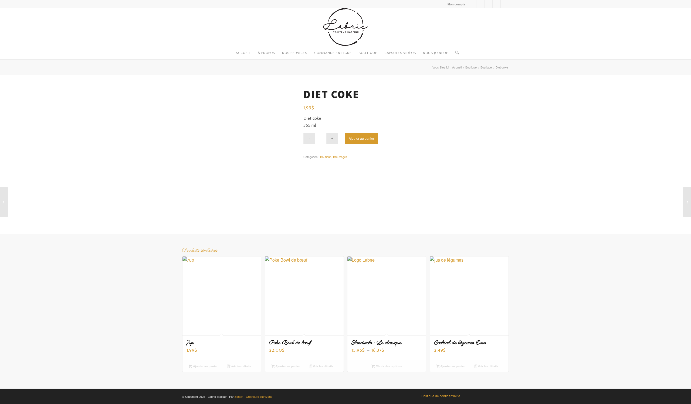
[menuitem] (455, 4)
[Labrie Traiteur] (345, 27)
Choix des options (388, 366)
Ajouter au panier (361, 138)
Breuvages (340, 157)
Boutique (325, 157)
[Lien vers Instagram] (480, 4)
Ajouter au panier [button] (205, 366)
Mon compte (456, 4)
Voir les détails (240, 366)
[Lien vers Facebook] (472, 4)
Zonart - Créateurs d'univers (253, 396)
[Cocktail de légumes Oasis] (4, 202)
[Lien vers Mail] (505, 4)
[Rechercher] (455, 51)
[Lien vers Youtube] (488, 4)
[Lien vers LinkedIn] (496, 4)
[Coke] (687, 202)
